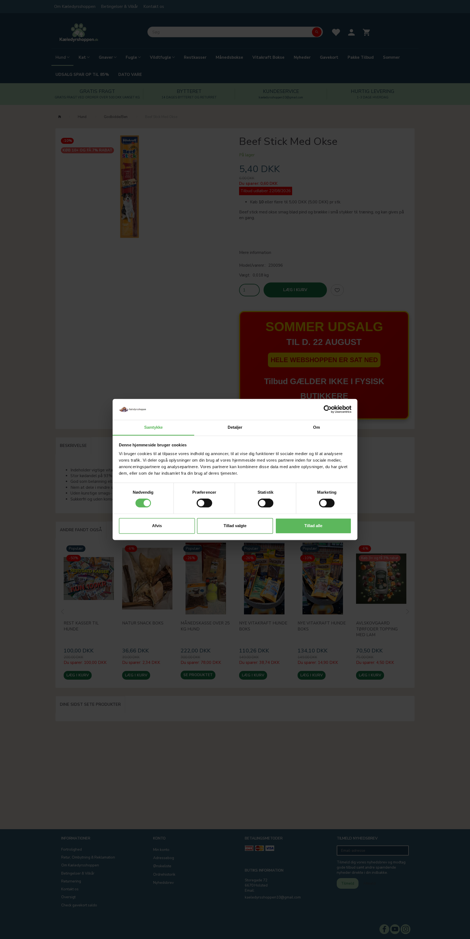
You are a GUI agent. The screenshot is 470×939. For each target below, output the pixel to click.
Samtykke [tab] (153, 427)
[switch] (204, 503)
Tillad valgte (235, 525)
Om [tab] (316, 427)
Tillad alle (313, 525)
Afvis (157, 525)
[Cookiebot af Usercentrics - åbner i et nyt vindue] (327, 409)
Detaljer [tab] (235, 427)
